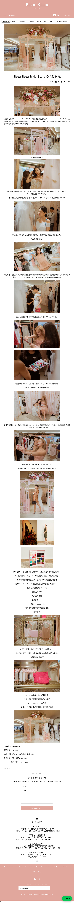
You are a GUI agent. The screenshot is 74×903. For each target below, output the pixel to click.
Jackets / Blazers (42, 21)
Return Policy (66, 867)
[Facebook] (54, 15)
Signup (5, 15)
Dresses (31, 21)
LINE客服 (67, 898)
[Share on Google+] (65, 82)
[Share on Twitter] (59, 82)
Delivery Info (29, 867)
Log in (65, 21)
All (51, 21)
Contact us (55, 867)
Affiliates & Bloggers (37, 872)
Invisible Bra (22, 21)
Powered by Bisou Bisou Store (44, 894)
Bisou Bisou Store (31, 894)
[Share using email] (69, 82)
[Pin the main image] (61, 82)
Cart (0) (67, 15)
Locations (19, 867)
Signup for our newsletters (37, 884)
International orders (42, 867)
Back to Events (37, 773)
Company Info (8, 867)
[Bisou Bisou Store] (37, 3)
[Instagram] (58, 15)
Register (59, 21)
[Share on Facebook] (56, 82)
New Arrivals (11, 21)
